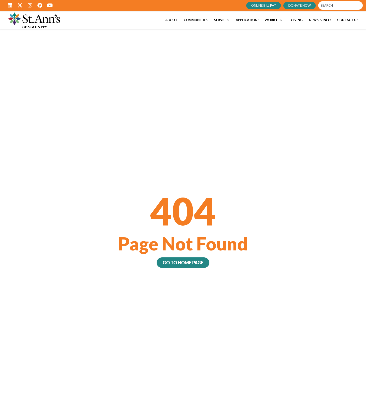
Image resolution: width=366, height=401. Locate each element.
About (171, 20)
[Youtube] (50, 5)
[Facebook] (40, 5)
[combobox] (340, 5)
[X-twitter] (20, 5)
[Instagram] (30, 5)
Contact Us (348, 20)
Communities (196, 20)
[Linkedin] (10, 5)
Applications (247, 20)
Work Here (274, 20)
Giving (297, 20)
